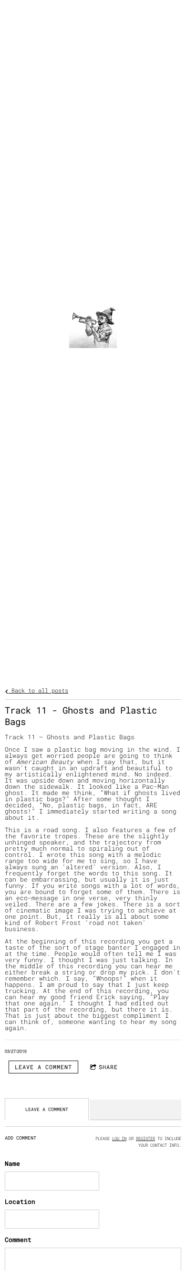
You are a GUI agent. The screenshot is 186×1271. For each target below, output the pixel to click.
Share (108, 1067)
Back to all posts (38, 690)
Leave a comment (43, 1067)
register (145, 1138)
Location (20, 1201)
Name (12, 1163)
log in (119, 1138)
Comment (18, 1239)
